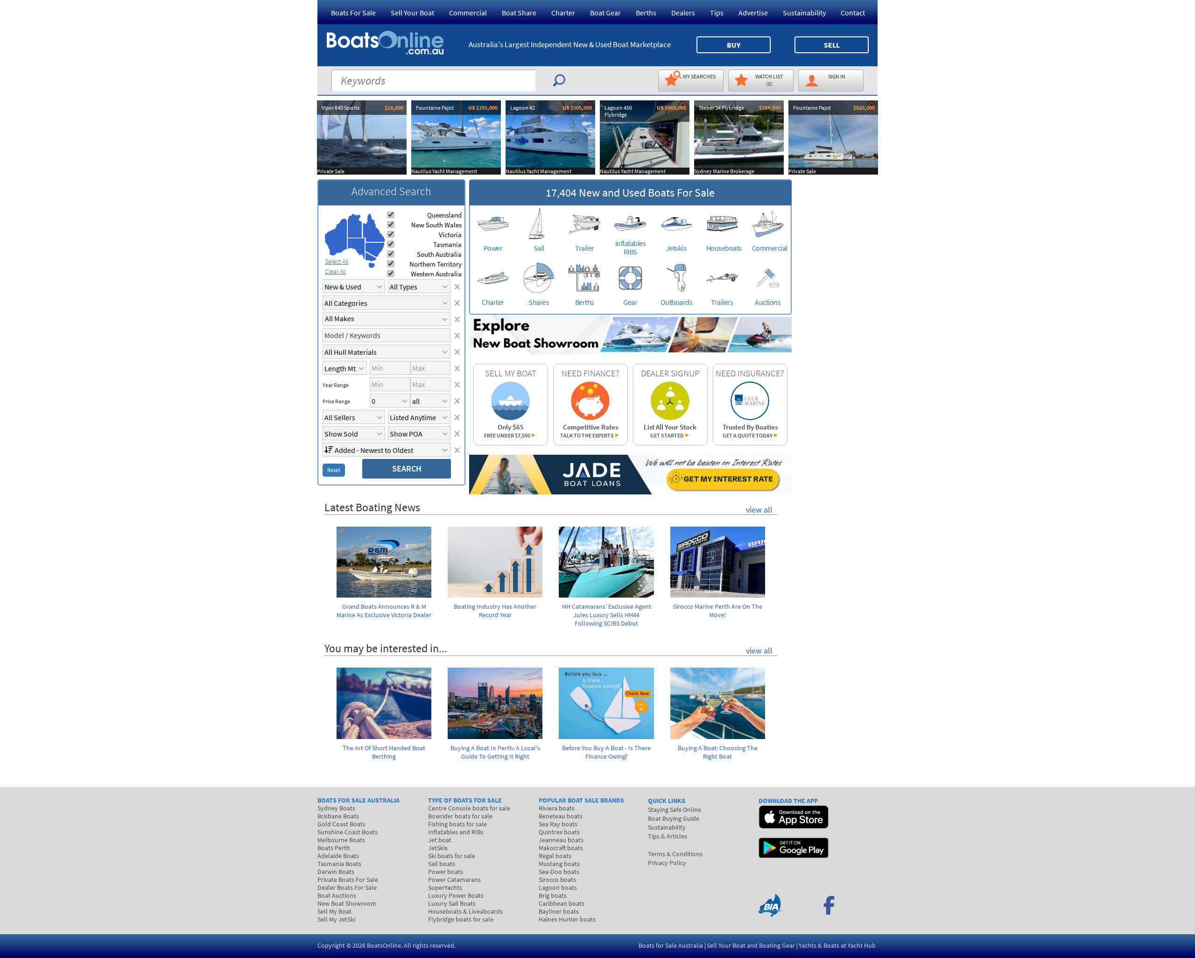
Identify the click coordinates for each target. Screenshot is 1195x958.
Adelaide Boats (338, 856)
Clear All (335, 271)
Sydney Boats (336, 808)
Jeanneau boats (561, 840)
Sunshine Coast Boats (347, 832)
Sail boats (441, 863)
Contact (853, 12)
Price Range (336, 401)
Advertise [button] (753, 12)
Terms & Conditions (675, 854)
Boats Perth (333, 848)
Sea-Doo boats (559, 871)
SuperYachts (445, 887)
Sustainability (804, 12)
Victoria (450, 234)
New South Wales (436, 224)
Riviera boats (557, 808)
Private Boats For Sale (347, 879)
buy (733, 44)
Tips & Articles (667, 836)
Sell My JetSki (336, 919)
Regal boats (555, 856)
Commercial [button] (468, 12)
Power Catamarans (454, 879)
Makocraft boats (561, 848)
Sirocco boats (557, 879)
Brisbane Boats (338, 816)
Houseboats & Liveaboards (465, 911)
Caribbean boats (561, 903)
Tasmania (447, 244)
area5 (375, 250)
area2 (355, 226)
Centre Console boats (469, 808)
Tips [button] (717, 12)
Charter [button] (563, 12)
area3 (356, 248)
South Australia (439, 254)
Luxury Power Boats (456, 895)
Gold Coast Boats (341, 824)
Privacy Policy (667, 863)
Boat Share (519, 12)
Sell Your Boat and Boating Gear (751, 945)
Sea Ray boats (558, 824)
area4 (373, 228)
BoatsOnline (384, 945)
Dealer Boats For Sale (347, 887)
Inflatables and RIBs (456, 832)
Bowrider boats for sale (460, 816)
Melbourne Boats (341, 840)
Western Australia (436, 273)
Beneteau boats (561, 816)
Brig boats (553, 895)
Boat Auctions (336, 895)
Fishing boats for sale (457, 824)
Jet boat (439, 840)
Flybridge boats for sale (460, 919)
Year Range (336, 385)
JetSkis (438, 848)
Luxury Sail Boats (452, 903)
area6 (371, 256)
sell (832, 44)
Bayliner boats (559, 911)
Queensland (444, 215)
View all (759, 509)
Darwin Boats (335, 871)
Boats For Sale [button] (353, 12)
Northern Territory (435, 264)
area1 (336, 237)
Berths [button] (646, 12)
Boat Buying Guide (673, 818)
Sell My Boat (334, 911)
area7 (371, 265)
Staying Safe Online (674, 809)
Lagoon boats (558, 887)
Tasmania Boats (339, 863)
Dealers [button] (683, 12)
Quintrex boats (559, 832)
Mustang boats (559, 863)
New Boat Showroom (346, 903)
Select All (336, 261)
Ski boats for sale (451, 856)
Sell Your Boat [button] (412, 12)
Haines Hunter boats (567, 919)
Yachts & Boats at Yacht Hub (837, 945)
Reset (333, 469)
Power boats (445, 871)
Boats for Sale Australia (671, 945)
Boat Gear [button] (605, 12)
